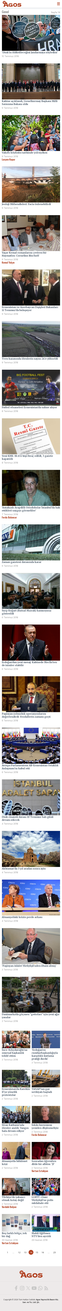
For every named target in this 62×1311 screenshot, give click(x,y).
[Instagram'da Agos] (22, 1288)
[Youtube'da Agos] (34, 1288)
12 (19, 1252)
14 (31, 1252)
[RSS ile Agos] (46, 1288)
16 (43, 1252)
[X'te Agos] (28, 1288)
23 (54, 1252)
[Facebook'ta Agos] (16, 1288)
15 (37, 1252)
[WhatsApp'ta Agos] (40, 1288)
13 (25, 1252)
